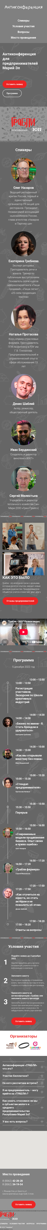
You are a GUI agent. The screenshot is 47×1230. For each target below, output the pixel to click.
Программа (12, 93)
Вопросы (23, 32)
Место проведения (23, 37)
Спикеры (23, 20)
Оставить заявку (14, 84)
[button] (20, 601)
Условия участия (23, 26)
